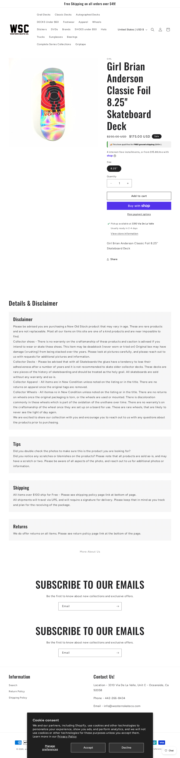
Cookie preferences (154, 749)
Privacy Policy (67, 736)
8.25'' (114, 168)
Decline (126, 747)
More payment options (139, 214)
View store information (124, 233)
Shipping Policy (18, 697)
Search (13, 685)
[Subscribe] (117, 606)
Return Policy (17, 691)
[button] (152, 30)
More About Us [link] (90, 551)
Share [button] (113, 259)
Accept (88, 747)
